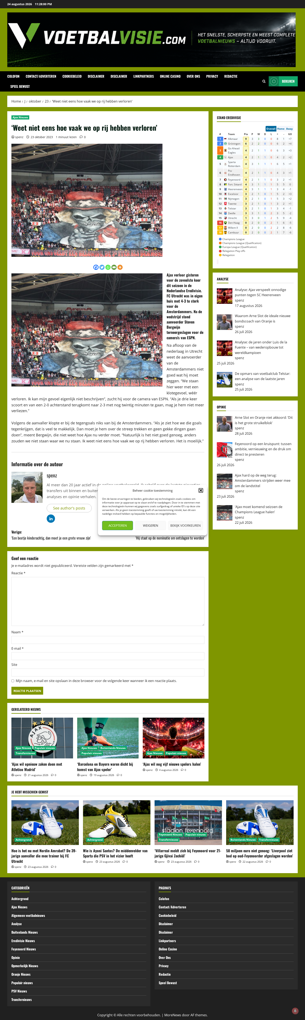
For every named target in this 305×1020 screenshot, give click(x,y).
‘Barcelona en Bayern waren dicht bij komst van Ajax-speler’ (105, 766)
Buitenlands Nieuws (113, 748)
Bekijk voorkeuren (185, 525)
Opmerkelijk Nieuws (24, 965)
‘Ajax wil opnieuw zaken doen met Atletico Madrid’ (36, 766)
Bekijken (288, 81)
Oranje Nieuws (20, 974)
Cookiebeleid (72, 76)
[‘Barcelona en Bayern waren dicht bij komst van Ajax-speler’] (108, 738)
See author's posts (69, 508)
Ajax (170, 275)
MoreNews (172, 1015)
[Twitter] (102, 267)
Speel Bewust (20, 86)
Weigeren (150, 525)
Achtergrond (23, 839)
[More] (120, 267)
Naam (17, 632)
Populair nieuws (45, 748)
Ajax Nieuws (20, 117)
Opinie (15, 957)
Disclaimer (96, 76)
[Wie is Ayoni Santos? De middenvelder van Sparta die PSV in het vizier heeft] (116, 822)
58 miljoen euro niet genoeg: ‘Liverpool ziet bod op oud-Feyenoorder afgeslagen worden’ (259, 853)
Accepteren (118, 525)
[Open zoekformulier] (264, 81)
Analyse (16, 923)
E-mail (17, 648)
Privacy (212, 76)
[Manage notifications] (295, 1011)
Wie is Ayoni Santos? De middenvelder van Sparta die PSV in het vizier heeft (115, 853)
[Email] (114, 267)
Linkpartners (143, 76)
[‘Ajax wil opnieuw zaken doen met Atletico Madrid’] (42, 738)
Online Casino (170, 76)
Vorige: (51, 535)
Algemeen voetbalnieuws (28, 915)
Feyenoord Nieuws (170, 834)
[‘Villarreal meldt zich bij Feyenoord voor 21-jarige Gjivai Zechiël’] (188, 822)
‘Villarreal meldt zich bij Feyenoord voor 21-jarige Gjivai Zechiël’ (188, 853)
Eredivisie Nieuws (23, 940)
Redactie (230, 76)
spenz (19, 137)
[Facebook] (96, 267)
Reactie (18, 573)
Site (14, 664)
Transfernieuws (25, 753)
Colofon (13, 76)
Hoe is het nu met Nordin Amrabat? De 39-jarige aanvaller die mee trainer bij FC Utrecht (44, 856)
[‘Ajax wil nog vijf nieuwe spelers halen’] (173, 738)
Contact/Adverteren (41, 76)
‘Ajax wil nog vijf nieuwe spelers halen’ (172, 764)
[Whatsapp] (108, 267)
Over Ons (193, 76)
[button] (201, 490)
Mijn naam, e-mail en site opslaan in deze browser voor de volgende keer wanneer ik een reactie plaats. (96, 680)
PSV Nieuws (19, 991)
